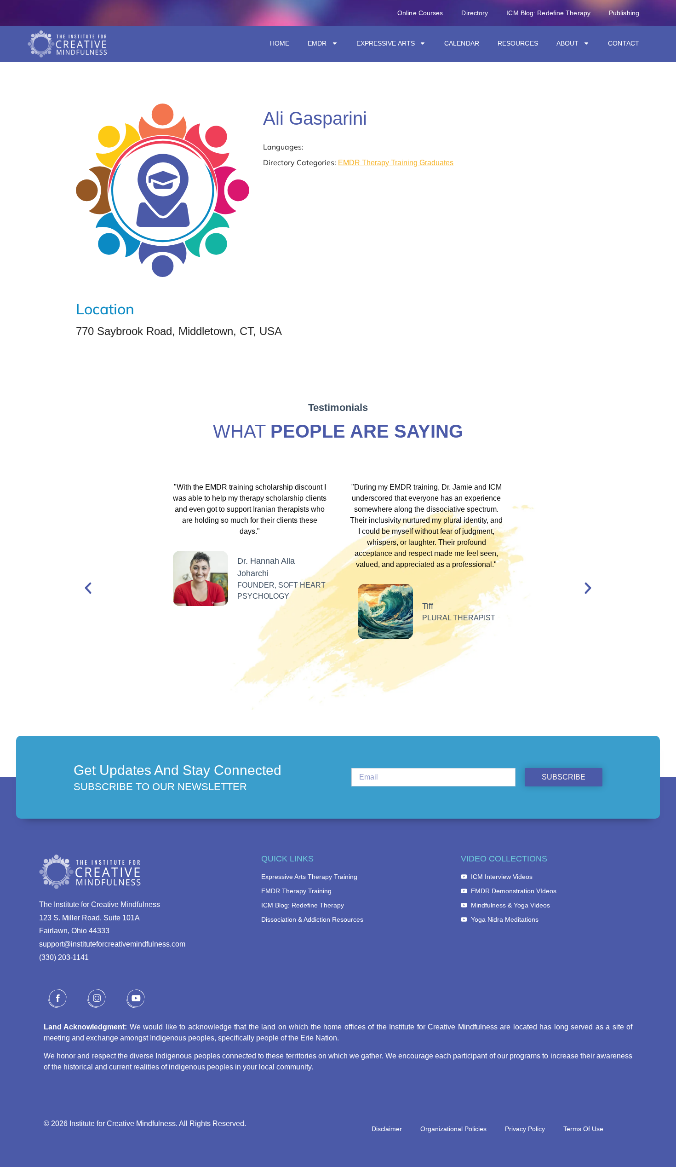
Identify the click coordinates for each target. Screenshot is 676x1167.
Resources (518, 43)
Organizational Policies (453, 1128)
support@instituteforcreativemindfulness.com (112, 944)
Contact (623, 43)
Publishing (624, 13)
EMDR (317, 43)
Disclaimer (387, 1128)
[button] (88, 587)
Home (279, 43)
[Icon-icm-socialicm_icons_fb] (57, 998)
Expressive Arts (385, 43)
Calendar (461, 43)
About (567, 43)
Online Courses (420, 13)
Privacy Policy (525, 1128)
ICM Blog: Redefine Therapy (548, 13)
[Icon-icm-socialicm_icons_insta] (96, 998)
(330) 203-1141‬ (64, 957)
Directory (474, 13)
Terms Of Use (583, 1128)
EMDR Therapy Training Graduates (395, 163)
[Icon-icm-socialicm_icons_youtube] (135, 998)
